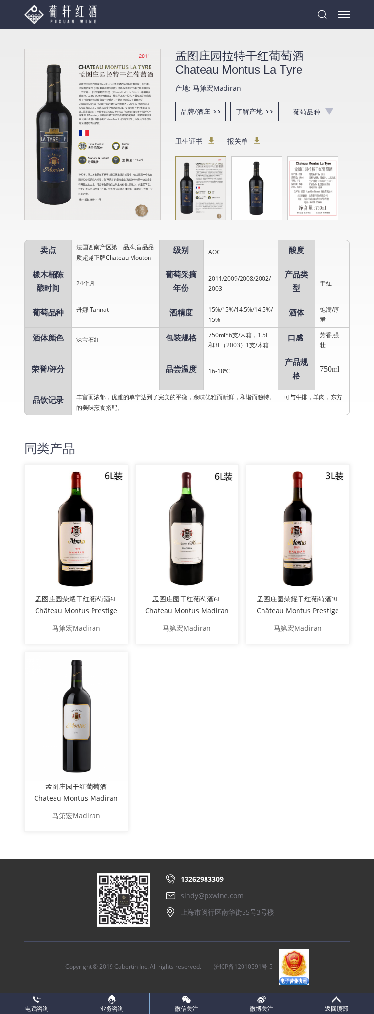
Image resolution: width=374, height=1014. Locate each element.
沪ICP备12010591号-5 (243, 966)
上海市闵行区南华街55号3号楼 (227, 912)
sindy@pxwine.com (212, 895)
